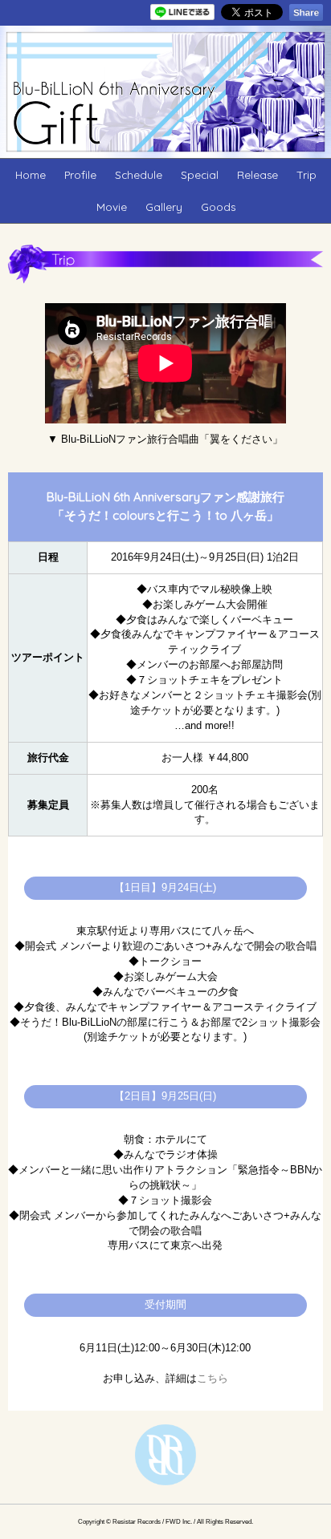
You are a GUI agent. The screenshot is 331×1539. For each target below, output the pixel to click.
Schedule (138, 174)
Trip (306, 174)
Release (257, 174)
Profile (80, 174)
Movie (111, 206)
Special (200, 174)
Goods (218, 206)
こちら (212, 1378)
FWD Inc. (179, 1521)
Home (30, 174)
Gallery (163, 206)
